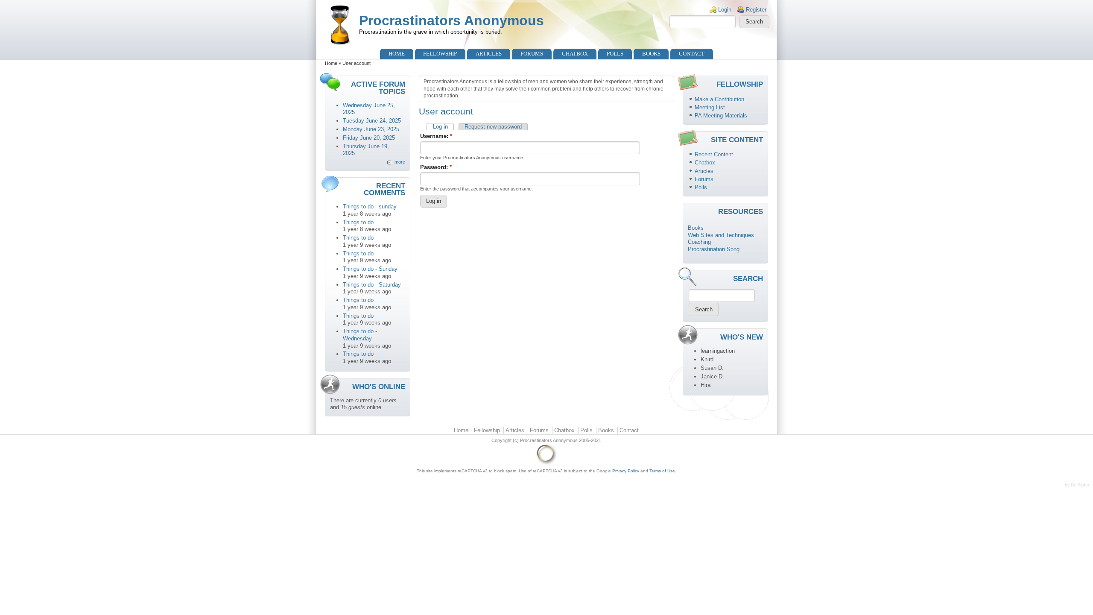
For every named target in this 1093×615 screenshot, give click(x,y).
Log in (440, 126)
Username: (436, 136)
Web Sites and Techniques (721, 235)
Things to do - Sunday (370, 269)
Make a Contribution (719, 99)
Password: (436, 167)
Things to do (358, 222)
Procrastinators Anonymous (451, 20)
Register (756, 9)
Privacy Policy (625, 471)
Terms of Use (662, 471)
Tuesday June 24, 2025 (372, 120)
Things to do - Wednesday (360, 335)
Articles (489, 53)
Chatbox (575, 53)
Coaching (699, 242)
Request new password (493, 126)
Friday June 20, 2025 (369, 138)
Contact (691, 53)
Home (397, 53)
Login (724, 9)
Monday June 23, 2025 (371, 129)
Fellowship (440, 53)
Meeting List (710, 107)
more (400, 161)
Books (651, 53)
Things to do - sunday (370, 206)
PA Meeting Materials (721, 115)
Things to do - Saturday (372, 284)
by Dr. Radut (1077, 485)
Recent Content (714, 154)
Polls (615, 53)
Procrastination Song (713, 249)
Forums (531, 53)
